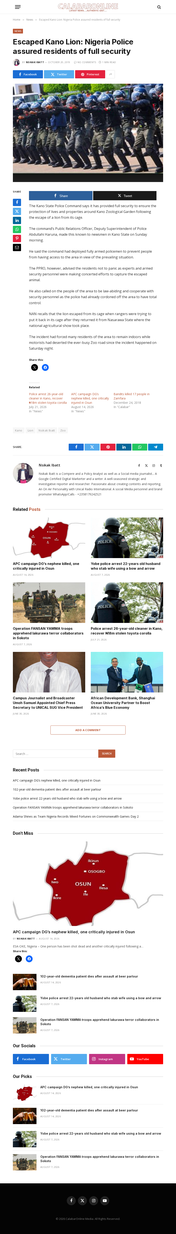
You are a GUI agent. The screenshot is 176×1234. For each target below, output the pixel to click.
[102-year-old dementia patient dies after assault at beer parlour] (24, 982)
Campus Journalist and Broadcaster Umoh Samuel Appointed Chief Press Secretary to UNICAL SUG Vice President (48, 703)
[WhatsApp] (17, 229)
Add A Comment (88, 730)
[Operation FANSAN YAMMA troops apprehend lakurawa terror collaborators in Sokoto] (49, 602)
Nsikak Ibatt (35, 62)
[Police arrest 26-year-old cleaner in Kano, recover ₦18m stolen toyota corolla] (127, 602)
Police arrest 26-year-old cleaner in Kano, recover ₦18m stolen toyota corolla (48, 398)
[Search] (158, 7)
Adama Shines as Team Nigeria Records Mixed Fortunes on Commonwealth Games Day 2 (76, 816)
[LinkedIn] (17, 220)
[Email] (17, 247)
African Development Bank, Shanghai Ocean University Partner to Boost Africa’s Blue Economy (123, 703)
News (18, 31)
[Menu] (18, 7)
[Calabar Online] (88, 7)
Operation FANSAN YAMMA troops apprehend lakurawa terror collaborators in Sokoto (48, 633)
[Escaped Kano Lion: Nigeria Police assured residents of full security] (88, 133)
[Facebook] (17, 202)
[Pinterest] (17, 238)
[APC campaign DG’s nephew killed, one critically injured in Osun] (49, 538)
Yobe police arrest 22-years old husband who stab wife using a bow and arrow (125, 566)
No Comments (86, 62)
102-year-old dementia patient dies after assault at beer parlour (57, 789)
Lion (30, 430)
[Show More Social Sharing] (110, 74)
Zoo (63, 430)
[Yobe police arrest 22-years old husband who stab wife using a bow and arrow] (127, 538)
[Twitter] (17, 211)
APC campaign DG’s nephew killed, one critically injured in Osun (90, 398)
